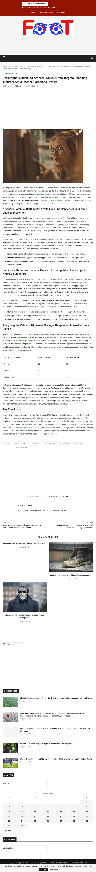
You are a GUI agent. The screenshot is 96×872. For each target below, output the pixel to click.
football (65, 443)
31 (22, 826)
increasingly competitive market (24, 428)
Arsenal (7, 443)
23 (9, 821)
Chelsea (35, 443)
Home (5, 66)
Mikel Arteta (78, 443)
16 (9, 816)
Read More (54, 869)
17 (22, 816)
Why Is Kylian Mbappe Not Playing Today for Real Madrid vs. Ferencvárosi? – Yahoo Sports (56, 759)
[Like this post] (46, 496)
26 (48, 821)
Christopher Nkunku (35, 66)
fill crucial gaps (21, 341)
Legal (51, 12)
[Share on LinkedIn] (57, 496)
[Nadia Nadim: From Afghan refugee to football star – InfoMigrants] (10, 748)
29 (87, 821)
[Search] (92, 58)
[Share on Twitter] (51, 496)
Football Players (17, 66)
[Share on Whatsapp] (64, 496)
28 (74, 821)
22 (87, 816)
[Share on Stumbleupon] (61, 496)
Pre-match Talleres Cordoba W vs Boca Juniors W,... (39, 8)
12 (48, 812)
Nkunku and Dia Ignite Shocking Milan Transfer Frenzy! (71, 575)
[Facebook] (86, 58)
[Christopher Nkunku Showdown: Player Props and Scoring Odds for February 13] (25, 597)
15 (87, 812)
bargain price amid (44, 194)
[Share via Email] (67, 496)
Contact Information (39, 12)
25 (35, 821)
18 (35, 816)
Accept (43, 869)
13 (61, 812)
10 (22, 812)
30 (9, 826)
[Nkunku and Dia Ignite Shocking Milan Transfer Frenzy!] (71, 557)
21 (74, 816)
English (10, 644)
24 (22, 821)
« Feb (5, 831)
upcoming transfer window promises (56, 200)
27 (61, 821)
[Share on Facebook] (49, 496)
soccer (7, 447)
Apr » (10, 831)
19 (48, 816)
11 (35, 812)
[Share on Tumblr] (59, 496)
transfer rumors (20, 447)
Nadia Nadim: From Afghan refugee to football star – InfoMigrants (46, 744)
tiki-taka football (34, 312)
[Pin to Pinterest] (54, 496)
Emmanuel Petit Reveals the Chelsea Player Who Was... (25, 543)
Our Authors (60, 12)
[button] (50, 4)
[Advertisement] (48, 44)
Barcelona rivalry (21, 443)
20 (61, 816)
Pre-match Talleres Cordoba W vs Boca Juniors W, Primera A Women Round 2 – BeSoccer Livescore (55, 730)
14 (74, 812)
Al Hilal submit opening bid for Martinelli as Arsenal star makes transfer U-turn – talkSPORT (56, 698)
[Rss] (88, 58)
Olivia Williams (25, 506)
